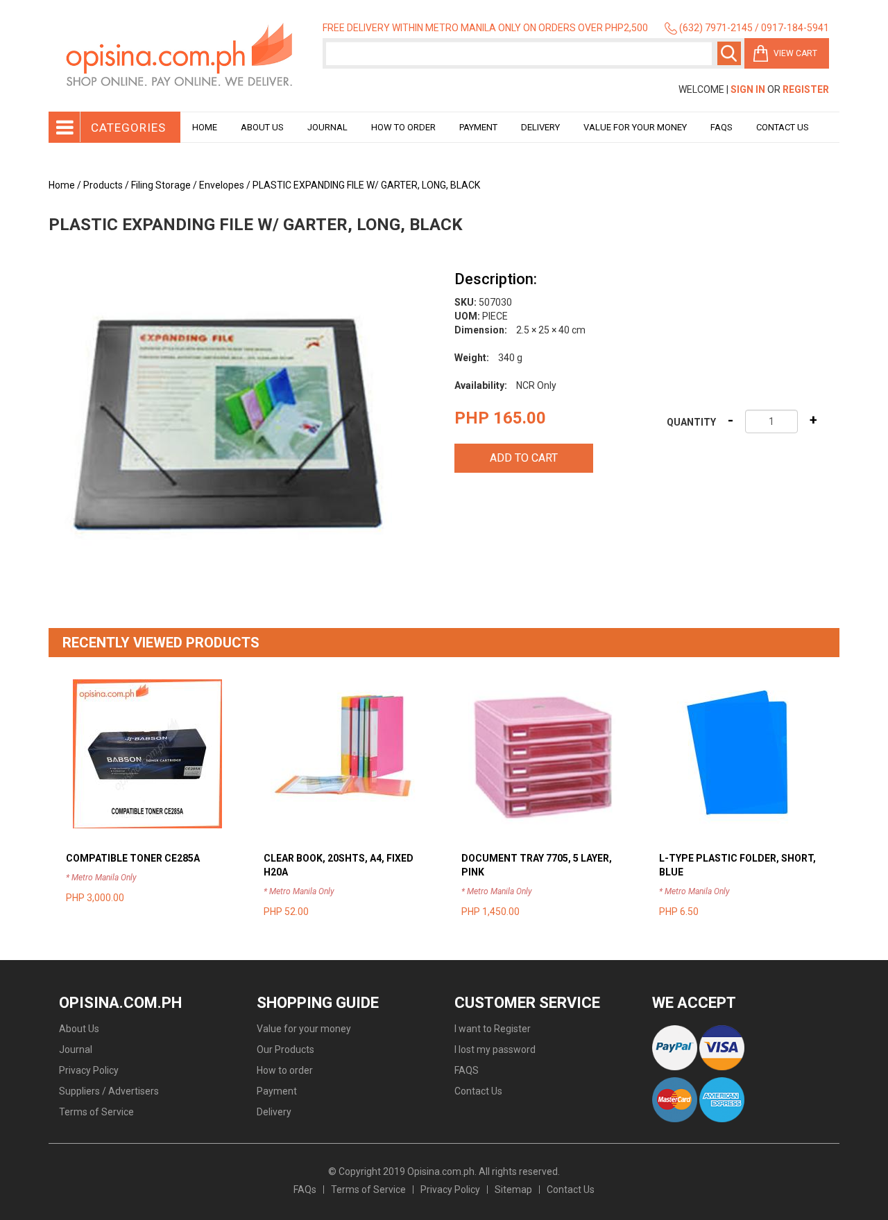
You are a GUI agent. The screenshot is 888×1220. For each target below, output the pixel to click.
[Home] (180, 55)
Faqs (721, 127)
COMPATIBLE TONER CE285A (133, 858)
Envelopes (221, 185)
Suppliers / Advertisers (109, 1091)
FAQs (304, 1189)
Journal (327, 127)
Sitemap (513, 1189)
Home (204, 127)
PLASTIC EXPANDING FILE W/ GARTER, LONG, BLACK (366, 185)
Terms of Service (96, 1111)
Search (729, 53)
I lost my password (495, 1049)
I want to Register (492, 1028)
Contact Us (782, 127)
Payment (478, 127)
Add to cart (524, 457)
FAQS (466, 1070)
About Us (262, 127)
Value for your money (635, 127)
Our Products (285, 1049)
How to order (403, 127)
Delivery (540, 127)
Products (103, 185)
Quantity (691, 422)
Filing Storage (161, 185)
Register (806, 89)
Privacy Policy (89, 1070)
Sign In (748, 89)
